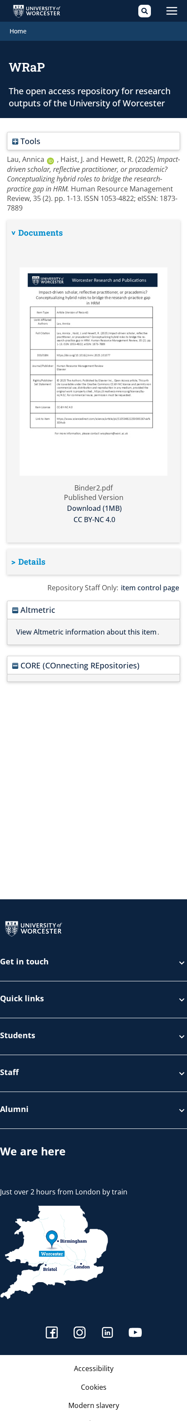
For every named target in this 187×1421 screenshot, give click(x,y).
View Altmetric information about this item (86, 632)
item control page (150, 587)
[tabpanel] (93, 381)
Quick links (22, 998)
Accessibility (94, 1368)
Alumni (14, 1109)
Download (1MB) (94, 508)
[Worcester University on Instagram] (79, 1333)
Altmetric (36, 609)
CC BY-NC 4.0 (94, 519)
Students (17, 1035)
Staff (9, 1072)
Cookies (94, 1387)
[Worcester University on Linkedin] (107, 1333)
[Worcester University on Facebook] (51, 1333)
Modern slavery (93, 1405)
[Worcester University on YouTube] (135, 1333)
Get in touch (24, 962)
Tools (29, 140)
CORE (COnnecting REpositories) (79, 665)
